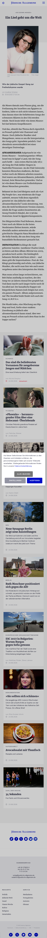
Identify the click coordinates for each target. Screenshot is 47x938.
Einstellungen (15, 480)
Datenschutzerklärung (23, 466)
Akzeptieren (35, 480)
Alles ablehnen (23, 474)
